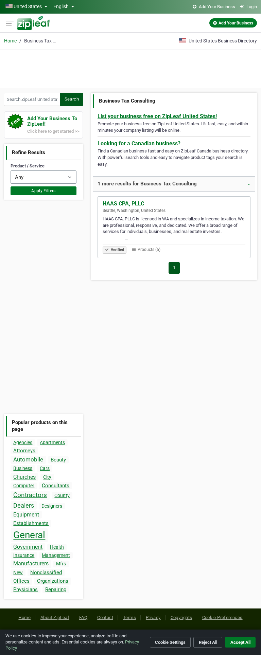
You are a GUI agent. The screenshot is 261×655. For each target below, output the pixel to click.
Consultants (55, 486)
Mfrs (61, 563)
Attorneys (24, 451)
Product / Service (28, 165)
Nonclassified (46, 572)
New (18, 572)
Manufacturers (31, 563)
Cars (45, 468)
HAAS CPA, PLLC (123, 203)
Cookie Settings (170, 642)
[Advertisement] (130, 68)
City (47, 477)
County (62, 495)
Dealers (23, 505)
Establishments (31, 523)
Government (27, 547)
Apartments (52, 442)
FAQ (83, 617)
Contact (105, 617)
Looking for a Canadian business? (139, 143)
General (29, 535)
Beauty (58, 460)
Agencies (22, 442)
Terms (129, 617)
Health (57, 547)
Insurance (23, 555)
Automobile (28, 459)
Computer (23, 485)
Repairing (55, 589)
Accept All (240, 642)
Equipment (26, 514)
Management (56, 555)
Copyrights (181, 617)
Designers (51, 506)
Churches (24, 477)
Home (10, 40)
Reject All (208, 642)
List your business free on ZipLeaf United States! (157, 116)
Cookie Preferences (222, 617)
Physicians (25, 589)
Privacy (153, 617)
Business (22, 468)
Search (72, 99)
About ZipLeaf (54, 617)
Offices (21, 581)
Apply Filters (43, 190)
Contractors (30, 495)
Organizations (52, 581)
